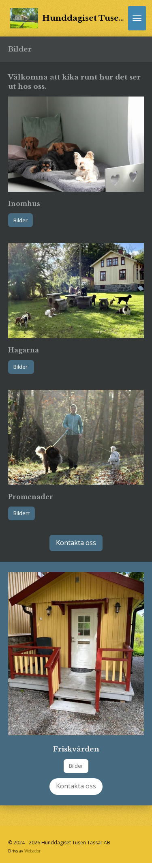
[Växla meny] (137, 18)
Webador (32, 851)
